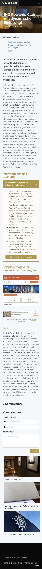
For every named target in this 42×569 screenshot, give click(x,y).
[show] (36, 184)
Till (5, 26)
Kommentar (8, 432)
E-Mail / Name (9, 417)
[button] (39, 3)
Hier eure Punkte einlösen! (21, 257)
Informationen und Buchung (19, 42)
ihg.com (33, 319)
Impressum (29, 563)
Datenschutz (17, 563)
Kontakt (6, 563)
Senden (35, 451)
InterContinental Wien (13, 105)
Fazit (10, 51)
